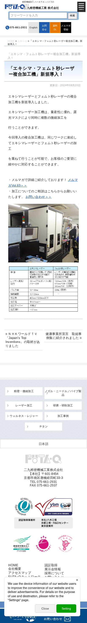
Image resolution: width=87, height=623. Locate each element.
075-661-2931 (18, 27)
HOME (11, 41)
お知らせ (22, 41)
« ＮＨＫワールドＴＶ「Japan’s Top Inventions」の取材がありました (22, 340)
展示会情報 (53, 569)
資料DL (55, 27)
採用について (54, 573)
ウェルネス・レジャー (24, 416)
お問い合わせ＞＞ (39, 197)
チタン (43, 426)
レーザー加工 (23, 405)
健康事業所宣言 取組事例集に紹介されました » (64, 336)
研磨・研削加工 (63, 405)
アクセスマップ (19, 572)
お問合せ (44, 27)
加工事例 (63, 416)
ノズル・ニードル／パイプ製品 (63, 393)
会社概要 (14, 568)
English (33, 27)
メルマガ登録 (66, 27)
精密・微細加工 (24, 391)
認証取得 (51, 565)
